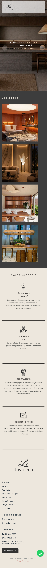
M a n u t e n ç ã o (8, 501)
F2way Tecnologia (23, 561)
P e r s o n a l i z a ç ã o (10, 493)
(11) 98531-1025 (10, 538)
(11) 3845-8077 (10, 534)
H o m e (5, 486)
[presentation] (4, 48)
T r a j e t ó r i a (7, 504)
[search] (38, 7)
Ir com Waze (11, 550)
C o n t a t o (6, 508)
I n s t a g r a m (10, 523)
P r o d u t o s (6, 490)
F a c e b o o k (9, 519)
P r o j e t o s (6, 497)
